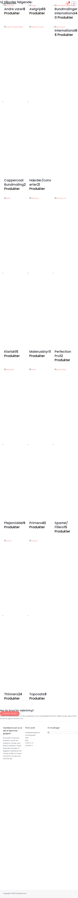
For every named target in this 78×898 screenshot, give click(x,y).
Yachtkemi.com (9, 3)
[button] (10, 713)
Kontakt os (29, 745)
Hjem (27, 738)
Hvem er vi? (29, 743)
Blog (26, 740)
